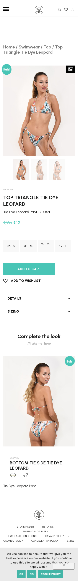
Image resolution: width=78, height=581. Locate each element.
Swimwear (29, 47)
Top (47, 47)
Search (72, 9)
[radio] (11, 246)
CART (60, 10)
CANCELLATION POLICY (44, 540)
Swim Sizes (12, 236)
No (32, 574)
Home (9, 47)
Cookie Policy (51, 574)
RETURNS (48, 526)
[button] (22, 280)
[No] (64, 566)
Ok (21, 574)
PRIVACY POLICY (54, 536)
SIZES (71, 540)
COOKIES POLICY (13, 540)
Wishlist (65, 8)
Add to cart (29, 269)
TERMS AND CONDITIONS (21, 536)
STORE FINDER (25, 526)
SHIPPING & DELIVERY (35, 531)
